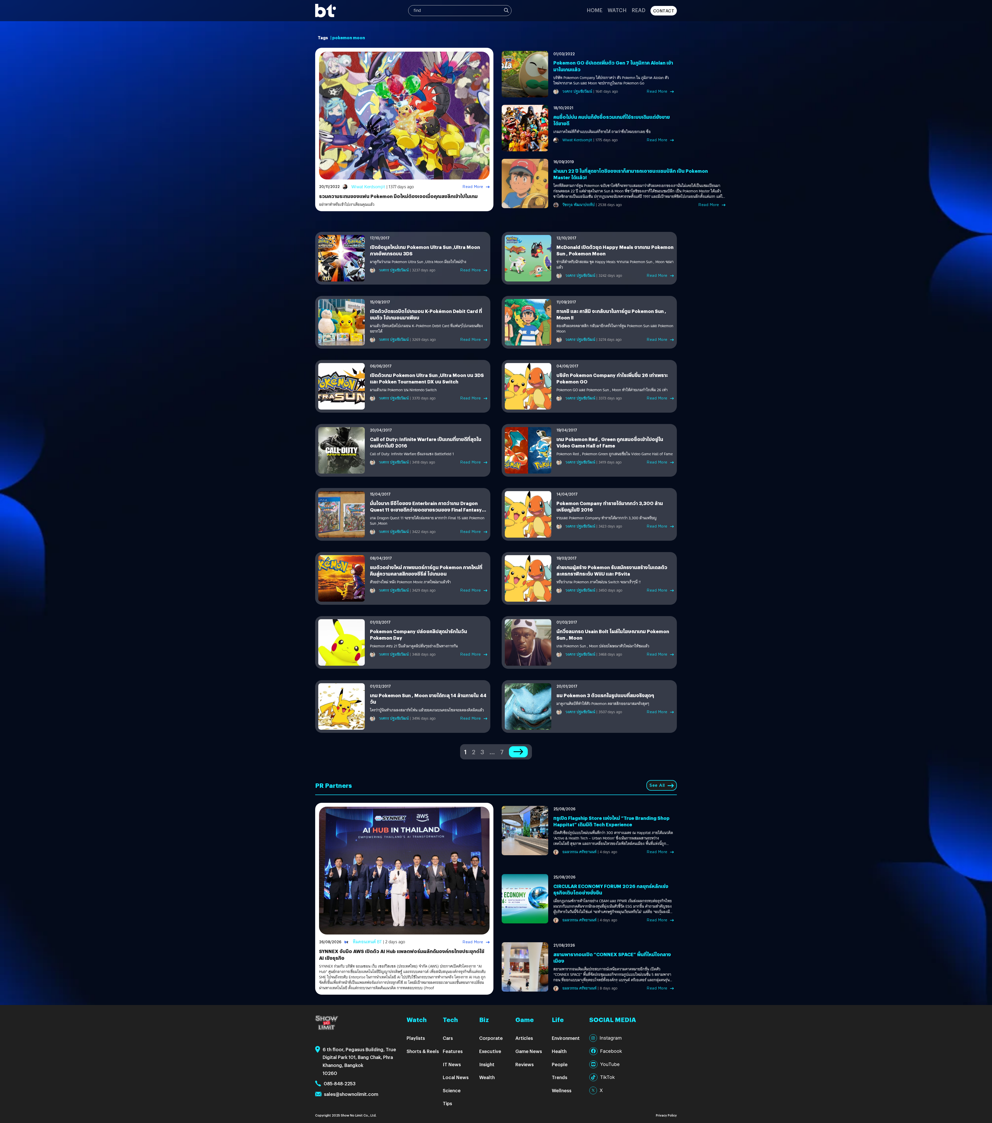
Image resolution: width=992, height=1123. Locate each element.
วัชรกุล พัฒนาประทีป (578, 204)
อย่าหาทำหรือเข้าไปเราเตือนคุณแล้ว (346, 204)
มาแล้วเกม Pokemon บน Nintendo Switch (403, 390)
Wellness (561, 1090)
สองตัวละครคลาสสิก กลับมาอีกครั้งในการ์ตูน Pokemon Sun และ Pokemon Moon (614, 328)
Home (594, 10)
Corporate (491, 1038)
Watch (617, 10)
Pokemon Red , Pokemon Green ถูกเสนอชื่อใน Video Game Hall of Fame (614, 454)
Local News (456, 1077)
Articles (524, 1038)
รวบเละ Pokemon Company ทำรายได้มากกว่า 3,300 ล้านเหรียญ (606, 518)
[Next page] (518, 751)
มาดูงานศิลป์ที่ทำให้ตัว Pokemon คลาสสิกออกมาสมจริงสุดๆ (602, 703)
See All (657, 785)
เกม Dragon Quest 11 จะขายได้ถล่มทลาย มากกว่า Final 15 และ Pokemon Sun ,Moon (427, 520)
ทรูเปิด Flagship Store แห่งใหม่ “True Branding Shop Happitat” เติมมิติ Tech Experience (611, 821)
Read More (472, 187)
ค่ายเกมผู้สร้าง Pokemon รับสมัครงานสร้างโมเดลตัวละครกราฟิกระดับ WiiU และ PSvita (611, 570)
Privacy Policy (666, 1115)
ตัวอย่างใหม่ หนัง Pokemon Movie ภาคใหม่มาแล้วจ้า (410, 582)
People (560, 1064)
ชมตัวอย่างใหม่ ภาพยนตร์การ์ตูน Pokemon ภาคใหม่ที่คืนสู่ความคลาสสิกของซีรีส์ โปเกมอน (426, 570)
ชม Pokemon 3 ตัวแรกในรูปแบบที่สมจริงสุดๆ (605, 695)
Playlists (416, 1038)
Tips (447, 1103)
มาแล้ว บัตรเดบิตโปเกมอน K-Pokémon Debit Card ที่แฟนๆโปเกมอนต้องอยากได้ (426, 328)
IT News (452, 1064)
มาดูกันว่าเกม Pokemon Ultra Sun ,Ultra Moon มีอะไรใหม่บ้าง (418, 262)
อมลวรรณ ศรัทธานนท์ (579, 852)
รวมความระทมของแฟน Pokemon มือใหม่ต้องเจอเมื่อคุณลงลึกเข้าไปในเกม (398, 196)
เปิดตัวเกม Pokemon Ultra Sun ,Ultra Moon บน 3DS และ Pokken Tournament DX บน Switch (427, 378)
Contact (664, 11)
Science (452, 1090)
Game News (528, 1051)
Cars (448, 1038)
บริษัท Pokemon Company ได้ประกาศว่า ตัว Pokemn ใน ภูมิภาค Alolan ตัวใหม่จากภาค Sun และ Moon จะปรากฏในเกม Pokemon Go (611, 80)
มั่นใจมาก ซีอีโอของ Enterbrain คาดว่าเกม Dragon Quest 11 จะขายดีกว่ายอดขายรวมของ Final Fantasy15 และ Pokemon (428, 509)
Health (559, 1051)
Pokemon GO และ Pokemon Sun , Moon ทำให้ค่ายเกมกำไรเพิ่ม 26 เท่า (612, 390)
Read (638, 10)
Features (453, 1051)
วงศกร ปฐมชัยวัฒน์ (577, 91)
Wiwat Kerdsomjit (368, 187)
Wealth (487, 1077)
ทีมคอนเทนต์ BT (367, 942)
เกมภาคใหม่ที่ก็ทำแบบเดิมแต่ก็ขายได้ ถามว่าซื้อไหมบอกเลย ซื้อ (602, 132)
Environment (566, 1038)
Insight (486, 1064)
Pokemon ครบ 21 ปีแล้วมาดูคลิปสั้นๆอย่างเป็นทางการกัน (414, 646)
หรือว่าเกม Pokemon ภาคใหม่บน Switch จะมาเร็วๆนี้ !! (598, 582)
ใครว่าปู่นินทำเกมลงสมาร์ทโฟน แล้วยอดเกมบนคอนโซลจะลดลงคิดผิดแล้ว (427, 710)
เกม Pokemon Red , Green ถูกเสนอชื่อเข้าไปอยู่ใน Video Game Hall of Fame (609, 442)
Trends (559, 1077)
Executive (490, 1051)
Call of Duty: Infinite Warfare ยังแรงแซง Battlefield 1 (412, 454)
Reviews (524, 1064)
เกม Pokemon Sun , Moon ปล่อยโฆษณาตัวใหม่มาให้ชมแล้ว (602, 646)
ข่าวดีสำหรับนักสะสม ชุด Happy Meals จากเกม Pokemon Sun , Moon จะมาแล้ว (614, 264)
